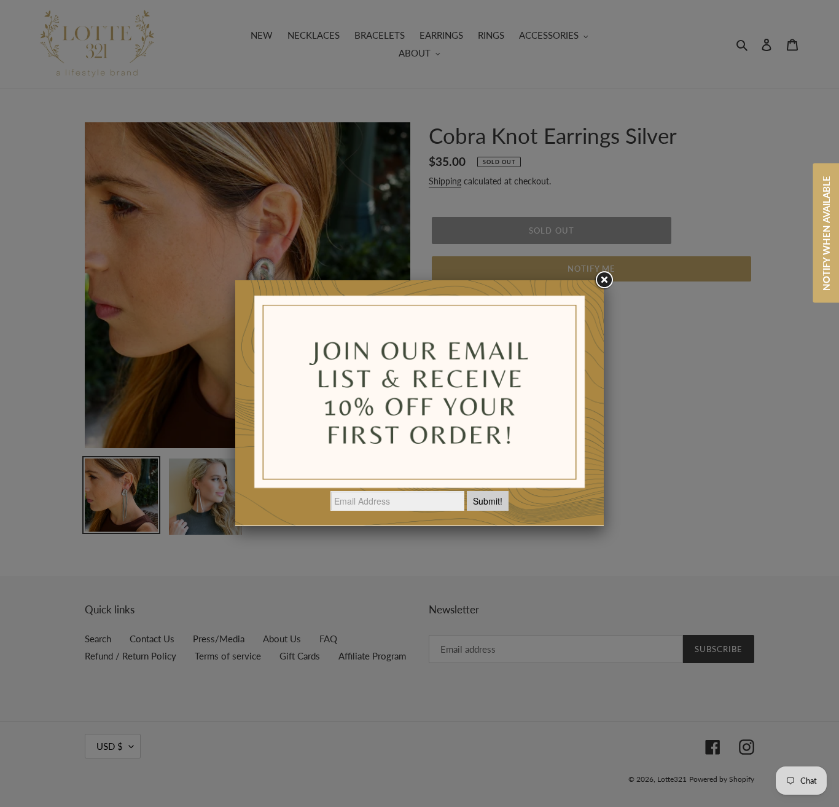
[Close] (604, 280)
